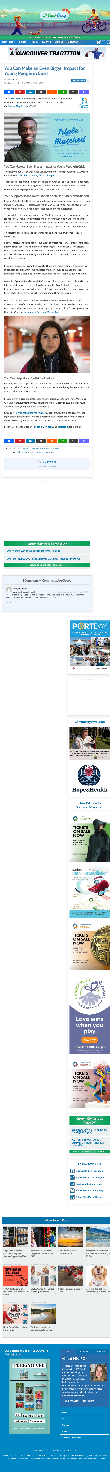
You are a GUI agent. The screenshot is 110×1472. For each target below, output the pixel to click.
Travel (34, 42)
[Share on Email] (41, 92)
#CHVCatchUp (15, 98)
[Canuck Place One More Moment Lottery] (89, 1014)
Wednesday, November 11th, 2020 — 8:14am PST (70, 592)
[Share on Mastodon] (84, 92)
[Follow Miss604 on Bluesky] (98, 42)
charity (25, 448)
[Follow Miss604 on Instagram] (103, 42)
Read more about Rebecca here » (79, 1401)
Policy (64, 1431)
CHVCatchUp (23, 452)
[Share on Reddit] (52, 92)
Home (64, 1412)
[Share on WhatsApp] (62, 92)
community (34, 448)
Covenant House (37, 452)
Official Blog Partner (18, 106)
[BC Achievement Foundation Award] (89, 837)
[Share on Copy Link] (73, 92)
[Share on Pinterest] (20, 92)
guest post (44, 448)
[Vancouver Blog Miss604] (55, 14)
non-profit (49, 452)
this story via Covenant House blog (41, 312)
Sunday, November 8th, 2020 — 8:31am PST (23, 83)
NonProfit (8, 42)
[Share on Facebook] (9, 92)
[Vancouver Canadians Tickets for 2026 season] (57, 53)
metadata (47, 445)
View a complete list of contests (46, 565)
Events (46, 42)
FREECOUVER (56, 37)
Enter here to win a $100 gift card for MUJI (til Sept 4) (34, 550)
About (59, 42)
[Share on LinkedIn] (30, 92)
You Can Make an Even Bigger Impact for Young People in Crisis (44, 71)
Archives (101, 1351)
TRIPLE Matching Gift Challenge (37, 175)
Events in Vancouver (71, 1438)
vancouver (55, 448)
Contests (84, 1351)
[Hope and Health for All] (89, 779)
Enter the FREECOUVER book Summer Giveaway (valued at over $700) (44, 558)
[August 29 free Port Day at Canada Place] (89, 645)
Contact (73, 42)
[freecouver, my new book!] (29, 1434)
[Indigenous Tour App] (89, 743)
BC (19, 448)
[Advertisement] (47, 509)
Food (22, 42)
